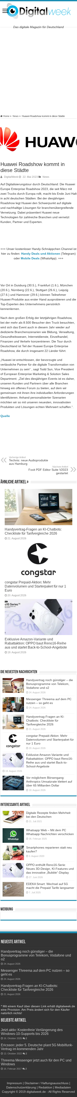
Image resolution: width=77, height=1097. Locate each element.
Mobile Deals (30, 258)
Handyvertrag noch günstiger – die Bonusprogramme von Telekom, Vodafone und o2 (49, 683)
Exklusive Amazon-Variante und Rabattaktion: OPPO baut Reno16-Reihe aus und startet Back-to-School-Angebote (36, 643)
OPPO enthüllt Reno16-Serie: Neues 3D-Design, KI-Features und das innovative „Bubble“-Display (50, 868)
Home (6, 116)
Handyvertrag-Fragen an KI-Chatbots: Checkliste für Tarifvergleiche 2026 (33, 531)
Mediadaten (63, 1087)
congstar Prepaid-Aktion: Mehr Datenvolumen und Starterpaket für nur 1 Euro (35, 586)
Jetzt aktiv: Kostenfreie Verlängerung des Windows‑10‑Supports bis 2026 (32, 1032)
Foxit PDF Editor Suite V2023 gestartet (48, 470)
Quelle (5, 416)
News (16, 116)
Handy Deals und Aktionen (40, 253)
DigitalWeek (11, 176)
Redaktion (45, 1087)
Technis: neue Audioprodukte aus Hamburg (28, 460)
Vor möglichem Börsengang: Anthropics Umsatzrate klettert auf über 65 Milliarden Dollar (49, 781)
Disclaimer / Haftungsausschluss (46, 1083)
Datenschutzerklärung (21, 1087)
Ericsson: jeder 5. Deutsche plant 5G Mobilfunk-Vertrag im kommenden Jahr (37, 1047)
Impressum (14, 1083)
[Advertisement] (38, 70)
